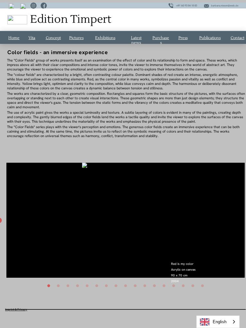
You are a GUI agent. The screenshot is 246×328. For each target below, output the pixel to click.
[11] (145, 286)
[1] (48, 286)
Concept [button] (53, 38)
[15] (183, 286)
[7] (106, 286)
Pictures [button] (76, 38)
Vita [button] (32, 38)
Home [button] (14, 38)
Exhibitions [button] (105, 38)
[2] (58, 286)
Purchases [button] (160, 40)
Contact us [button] (237, 40)
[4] (77, 286)
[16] (193, 286)
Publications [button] (210, 38)
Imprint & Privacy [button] (16, 309)
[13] (164, 286)
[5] (87, 286)
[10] (135, 286)
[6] (97, 286)
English (219, 321)
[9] (125, 286)
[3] (68, 286)
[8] (116, 286)
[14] (173, 286)
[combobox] (218, 322)
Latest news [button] (136, 40)
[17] (202, 286)
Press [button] (183, 38)
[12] (154, 286)
